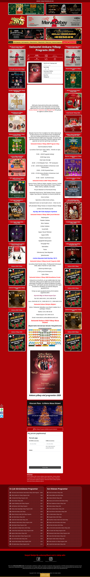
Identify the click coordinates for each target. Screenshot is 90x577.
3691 (41, 525)
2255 (41, 541)
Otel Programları (25, 42)
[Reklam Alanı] (63, 33)
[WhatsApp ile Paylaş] (1, 409)
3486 (41, 530)
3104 (41, 538)
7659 (41, 500)
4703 (41, 511)
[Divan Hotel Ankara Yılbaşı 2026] (26, 9)
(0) (36, 58)
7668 (41, 498)
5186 (41, 506)
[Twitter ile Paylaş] (1, 416)
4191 (41, 517)
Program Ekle (65, 42)
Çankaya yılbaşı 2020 (41, 478)
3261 (41, 533)
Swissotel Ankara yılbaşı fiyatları (52, 479)
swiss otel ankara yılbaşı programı (35, 479)
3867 (41, 519)
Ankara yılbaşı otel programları (44, 476)
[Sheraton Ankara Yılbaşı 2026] (54, 21)
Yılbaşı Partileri (41, 42)
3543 (41, 527)
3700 (41, 522)
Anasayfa (11, 42)
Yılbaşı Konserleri (33, 42)
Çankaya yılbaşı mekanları (53, 478)
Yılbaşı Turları (48, 42)
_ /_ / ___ (55, 55)
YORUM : (31, 450)
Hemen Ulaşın (45, 575)
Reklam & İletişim (73, 42)
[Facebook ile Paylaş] (1, 412)
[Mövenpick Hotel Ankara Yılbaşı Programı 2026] (63, 9)
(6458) (36, 55)
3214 (41, 536)
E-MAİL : (50, 440)
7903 (41, 495)
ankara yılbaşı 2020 (32, 476)
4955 (41, 508)
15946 (41, 492)
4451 (41, 514)
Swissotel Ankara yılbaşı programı (35, 481)
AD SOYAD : (34, 440)
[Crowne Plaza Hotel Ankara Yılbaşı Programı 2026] (26, 33)
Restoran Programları (57, 42)
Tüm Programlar (17, 42)
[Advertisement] (45, 95)
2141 (41, 544)
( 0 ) (55, 58)
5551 (41, 503)
